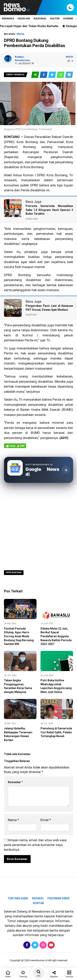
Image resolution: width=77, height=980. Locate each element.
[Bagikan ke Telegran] (69, 74)
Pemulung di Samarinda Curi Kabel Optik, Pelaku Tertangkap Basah (56, 732)
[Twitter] (34, 945)
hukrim (68, 18)
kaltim (54, 18)
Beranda (8, 18)
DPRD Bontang (14, 572)
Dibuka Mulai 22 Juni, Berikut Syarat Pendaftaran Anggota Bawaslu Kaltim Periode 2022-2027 (56, 636)
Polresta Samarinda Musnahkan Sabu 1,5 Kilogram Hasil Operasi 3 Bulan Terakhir (49, 209)
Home (7, 976)
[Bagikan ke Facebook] (44, 74)
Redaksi (37, 898)
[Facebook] (26, 945)
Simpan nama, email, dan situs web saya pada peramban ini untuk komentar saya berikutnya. (35, 845)
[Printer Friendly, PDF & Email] (15, 447)
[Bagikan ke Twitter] (52, 74)
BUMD (35, 433)
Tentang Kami (18, 898)
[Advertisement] (38, 526)
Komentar (15, 782)
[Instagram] (42, 945)
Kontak (38, 903)
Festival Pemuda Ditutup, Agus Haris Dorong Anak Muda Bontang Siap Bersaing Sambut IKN (19, 636)
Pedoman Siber (58, 898)
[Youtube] (51, 945)
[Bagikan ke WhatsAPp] (61, 74)
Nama (13, 820)
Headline (24, 18)
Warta (20, 33)
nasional (40, 18)
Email (45, 820)
